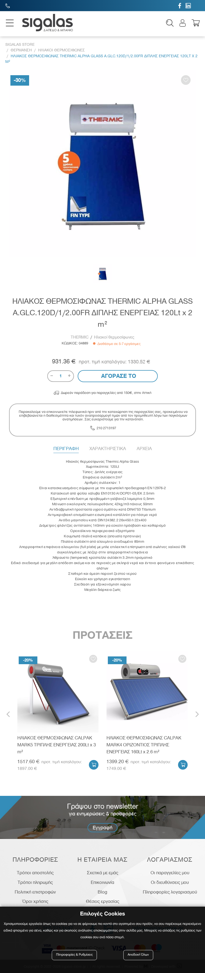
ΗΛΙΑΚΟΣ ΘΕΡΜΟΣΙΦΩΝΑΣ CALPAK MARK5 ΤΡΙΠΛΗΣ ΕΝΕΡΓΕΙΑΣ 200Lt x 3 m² (56, 744)
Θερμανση (21, 50)
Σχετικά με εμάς (102, 872)
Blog (102, 892)
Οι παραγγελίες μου (170, 872)
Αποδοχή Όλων (138, 954)
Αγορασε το (118, 376)
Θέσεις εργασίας (102, 901)
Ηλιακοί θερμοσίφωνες (114, 337)
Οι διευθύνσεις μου (170, 882)
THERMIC (80, 337)
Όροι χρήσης (35, 901)
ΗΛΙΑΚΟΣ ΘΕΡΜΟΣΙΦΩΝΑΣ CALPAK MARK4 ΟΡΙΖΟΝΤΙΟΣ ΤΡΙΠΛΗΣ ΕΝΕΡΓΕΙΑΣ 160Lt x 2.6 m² (144, 744)
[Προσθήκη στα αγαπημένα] (186, 80)
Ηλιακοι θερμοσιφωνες (61, 50)
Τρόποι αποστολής (35, 872)
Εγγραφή (102, 827)
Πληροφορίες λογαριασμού (170, 892)
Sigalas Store (20, 44)
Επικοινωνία (102, 882)
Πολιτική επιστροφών (35, 892)
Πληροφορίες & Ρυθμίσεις (74, 954)
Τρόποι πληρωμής (35, 882)
